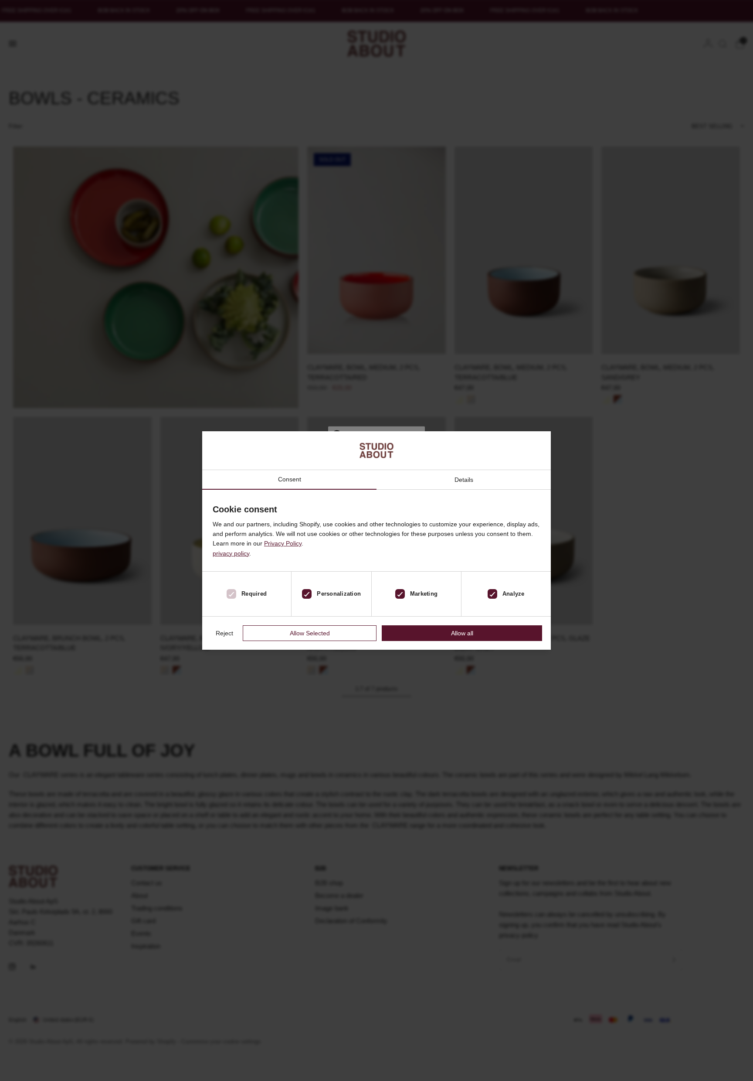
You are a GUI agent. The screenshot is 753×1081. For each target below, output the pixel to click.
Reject (224, 633)
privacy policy (231, 553)
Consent (289, 479)
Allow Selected (310, 633)
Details (464, 479)
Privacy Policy (283, 543)
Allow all (462, 633)
